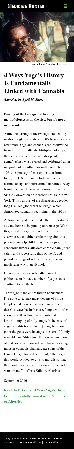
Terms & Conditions (29, 442)
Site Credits (51, 442)
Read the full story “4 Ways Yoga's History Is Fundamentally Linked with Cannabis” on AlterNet (36, 395)
